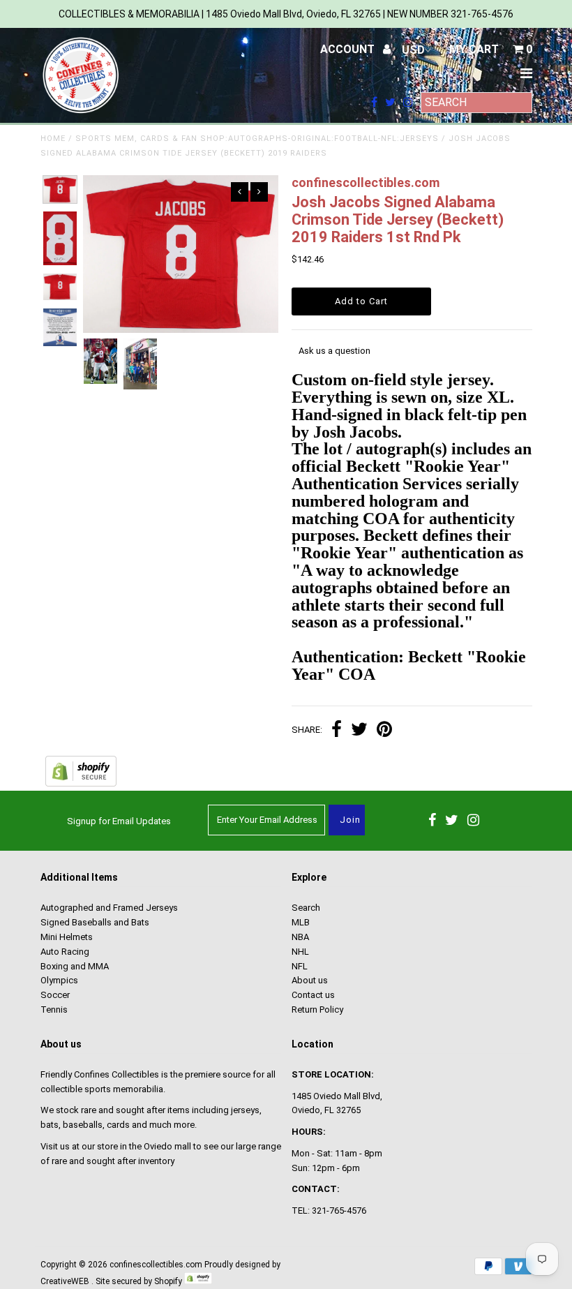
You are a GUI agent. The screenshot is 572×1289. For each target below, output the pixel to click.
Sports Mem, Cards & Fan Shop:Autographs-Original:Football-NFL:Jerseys (257, 138)
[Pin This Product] (384, 731)
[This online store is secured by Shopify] (80, 783)
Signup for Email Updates (119, 821)
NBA (300, 937)
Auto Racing (64, 951)
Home (53, 138)
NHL (300, 951)
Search (306, 907)
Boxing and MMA (74, 966)
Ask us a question (334, 350)
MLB (301, 922)
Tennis (54, 1009)
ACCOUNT (348, 49)
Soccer (55, 995)
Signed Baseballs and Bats (94, 922)
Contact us (313, 995)
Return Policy (317, 1009)
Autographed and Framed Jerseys (109, 907)
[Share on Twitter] (359, 731)
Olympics (59, 980)
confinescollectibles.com (156, 1264)
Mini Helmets (66, 937)
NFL (300, 966)
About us (310, 980)
